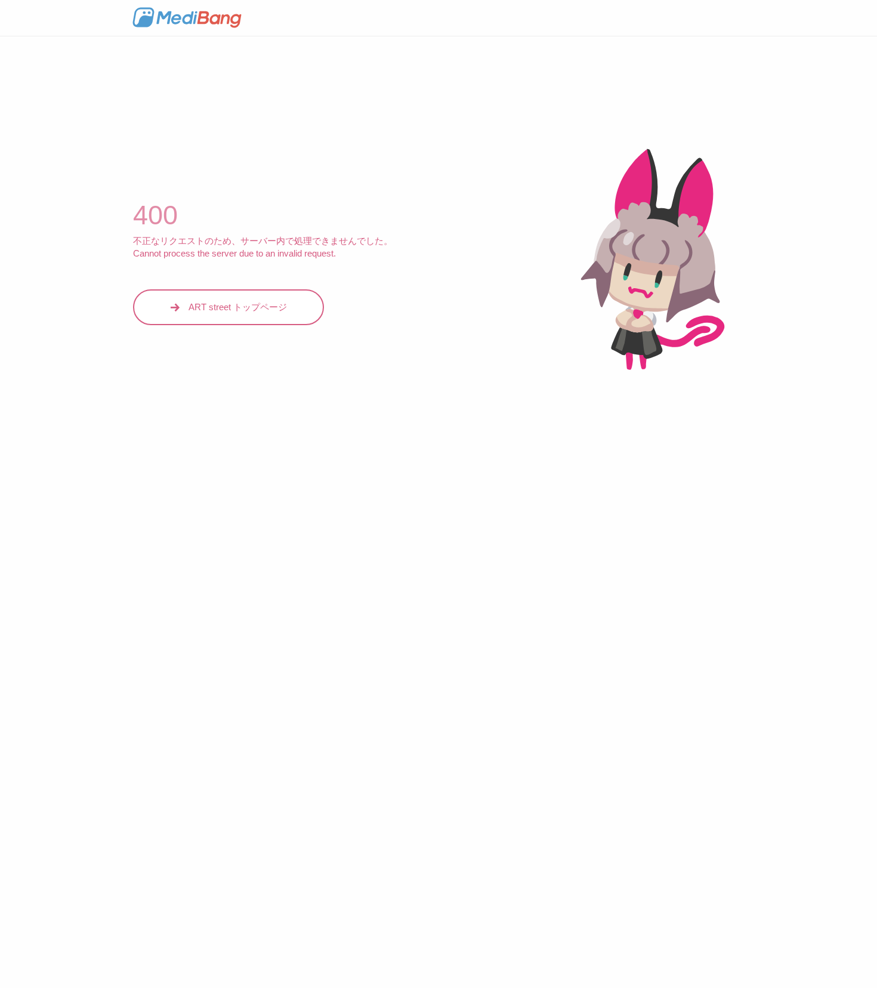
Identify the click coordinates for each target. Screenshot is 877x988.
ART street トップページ (238, 307)
